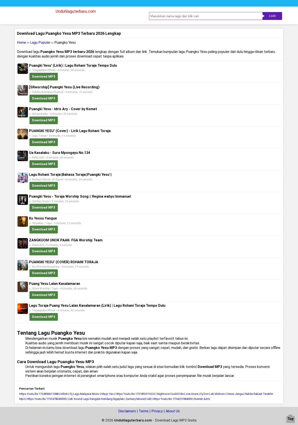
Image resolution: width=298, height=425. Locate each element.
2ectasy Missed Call (138, 399)
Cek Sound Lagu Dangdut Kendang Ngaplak (96, 399)
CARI (272, 16)
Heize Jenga (235, 393)
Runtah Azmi (202, 399)
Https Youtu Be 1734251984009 (172, 399)
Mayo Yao (107, 393)
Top (291, 419)
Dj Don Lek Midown (212, 393)
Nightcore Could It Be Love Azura (177, 393)
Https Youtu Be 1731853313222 (135, 393)
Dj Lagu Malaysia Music (85, 393)
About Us (173, 411)
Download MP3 (43, 76)
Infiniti (64, 393)
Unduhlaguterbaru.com (76, 11)
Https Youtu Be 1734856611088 (38, 393)
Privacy (157, 411)
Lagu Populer (40, 42)
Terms (144, 411)
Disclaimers (127, 411)
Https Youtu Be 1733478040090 (46, 399)
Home (21, 42)
